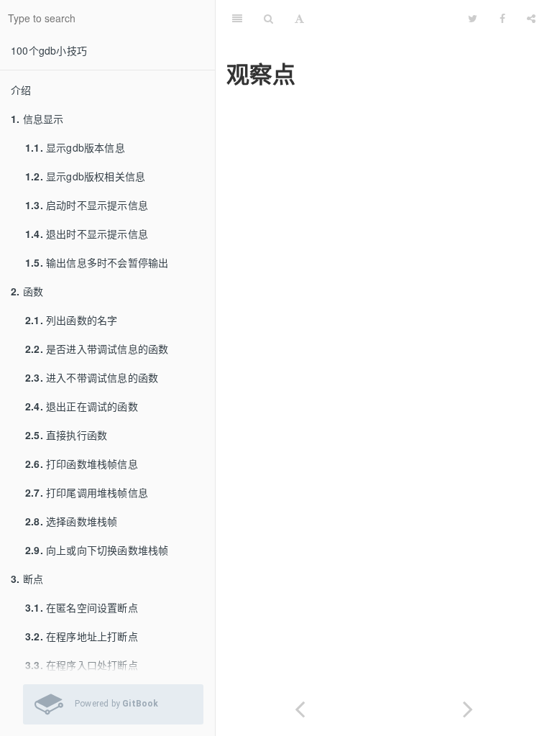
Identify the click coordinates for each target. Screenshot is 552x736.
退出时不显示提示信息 (86, 233)
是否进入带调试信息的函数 (96, 348)
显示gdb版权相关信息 (85, 176)
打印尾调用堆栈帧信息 (86, 492)
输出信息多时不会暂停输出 (96, 262)
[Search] (268, 18)
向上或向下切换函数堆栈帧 (96, 550)
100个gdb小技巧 (49, 50)
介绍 (21, 90)
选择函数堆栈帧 (71, 521)
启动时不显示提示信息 (86, 205)
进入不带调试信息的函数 (91, 377)
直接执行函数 (66, 435)
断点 (27, 578)
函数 (27, 291)
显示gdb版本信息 (75, 147)
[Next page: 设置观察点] (468, 706)
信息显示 (37, 118)
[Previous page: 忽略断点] (300, 706)
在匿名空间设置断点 (81, 607)
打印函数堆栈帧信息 (81, 463)
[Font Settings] (299, 18)
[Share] (531, 18)
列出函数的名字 (71, 320)
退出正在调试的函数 (81, 406)
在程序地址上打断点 (81, 636)
